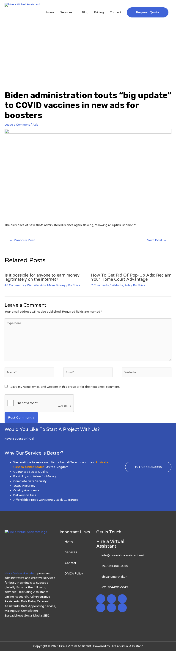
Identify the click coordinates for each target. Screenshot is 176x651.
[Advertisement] (88, 56)
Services (66, 12)
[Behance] (122, 607)
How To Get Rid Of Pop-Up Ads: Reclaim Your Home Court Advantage (131, 277)
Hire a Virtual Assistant (21, 573)
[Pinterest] (111, 607)
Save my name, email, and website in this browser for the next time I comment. (65, 387)
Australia (101, 462)
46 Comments (14, 285)
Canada (18, 467)
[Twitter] (111, 598)
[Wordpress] (100, 607)
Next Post (156, 240)
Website (33, 285)
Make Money (56, 285)
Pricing (99, 12)
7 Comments (100, 285)
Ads (35, 125)
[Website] (146, 373)
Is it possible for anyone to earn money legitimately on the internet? (42, 277)
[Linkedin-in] (122, 598)
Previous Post (22, 240)
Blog (85, 12)
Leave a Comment (17, 125)
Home (50, 12)
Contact (115, 12)
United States (34, 467)
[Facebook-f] (100, 598)
